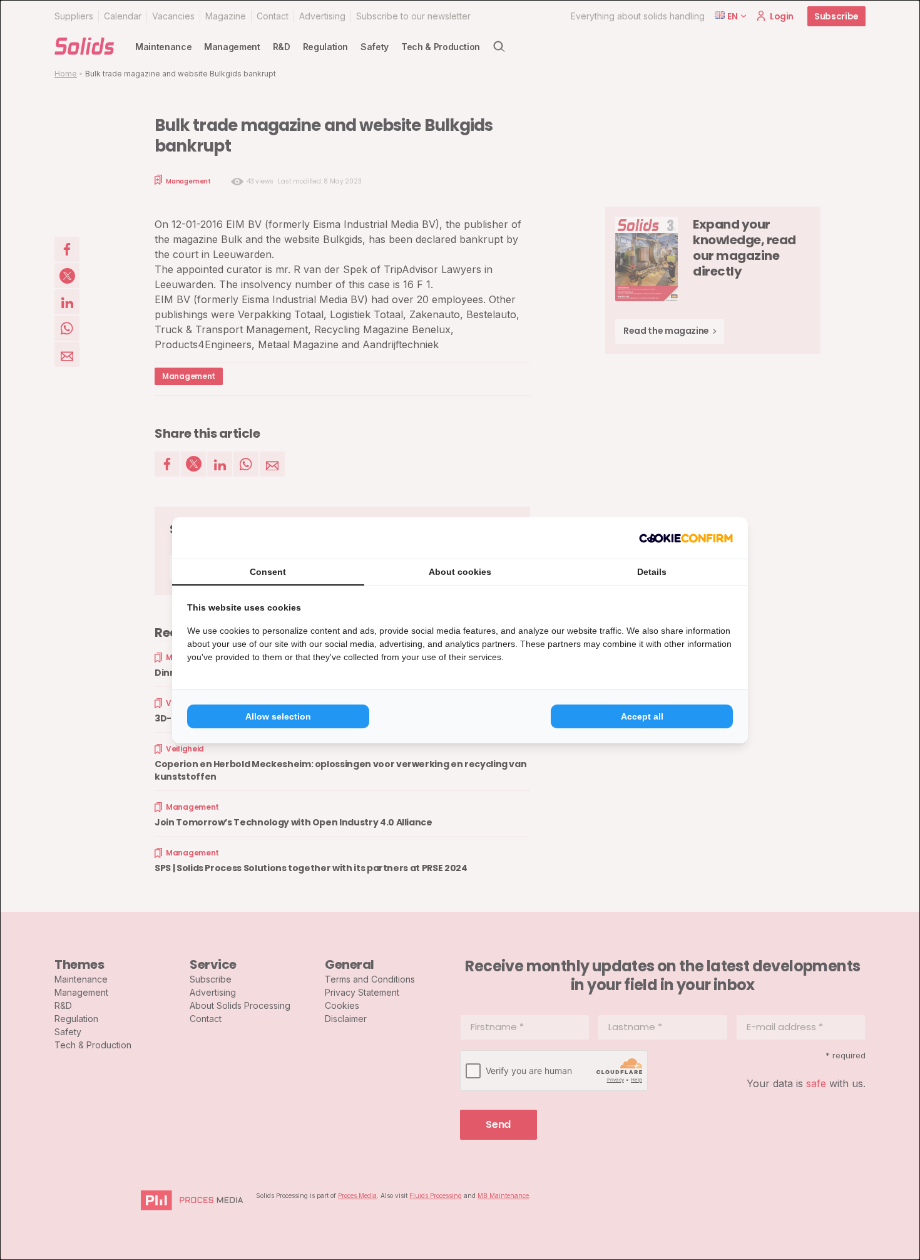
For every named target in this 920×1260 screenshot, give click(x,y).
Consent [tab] (268, 572)
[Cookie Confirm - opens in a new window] (686, 538)
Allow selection (278, 716)
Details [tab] (652, 572)
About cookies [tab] (460, 572)
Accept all (642, 716)
